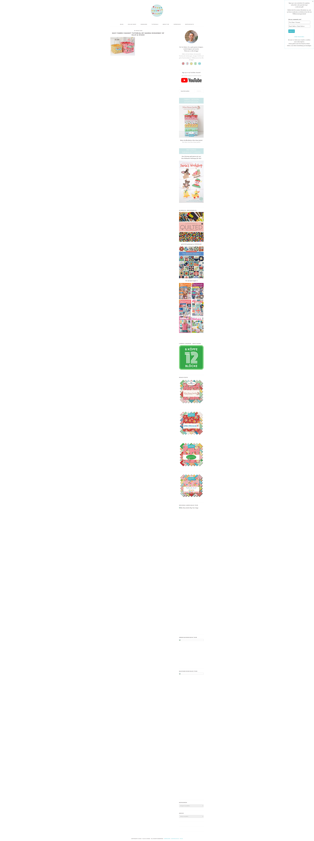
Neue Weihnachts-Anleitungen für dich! (191, 158)
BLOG (181, 838)
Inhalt (296, 36)
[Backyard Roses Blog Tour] (191, 640)
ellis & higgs (157, 11)
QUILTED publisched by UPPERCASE (191, 244)
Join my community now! (294, 19)
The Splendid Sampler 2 (191, 281)
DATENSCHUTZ (175, 838)
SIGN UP (291, 31)
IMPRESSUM (167, 838)
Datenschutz (301, 36)
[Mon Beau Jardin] (191, 405)
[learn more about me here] (191, 44)
